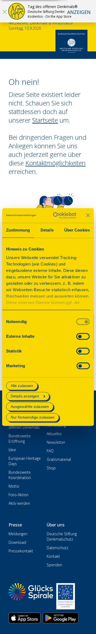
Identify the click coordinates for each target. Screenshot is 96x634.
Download (17, 542)
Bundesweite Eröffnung (20, 438)
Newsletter (56, 442)
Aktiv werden (19, 503)
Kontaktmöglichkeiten (55, 162)
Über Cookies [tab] (77, 230)
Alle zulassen (22, 386)
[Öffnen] (4, 11)
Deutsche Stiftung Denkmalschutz (62, 536)
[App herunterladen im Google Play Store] (60, 618)
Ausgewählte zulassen (30, 407)
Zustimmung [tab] (18, 230)
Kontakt (53, 556)
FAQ (50, 450)
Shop (51, 467)
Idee (12, 449)
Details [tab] (47, 230)
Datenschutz (57, 547)
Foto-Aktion (19, 494)
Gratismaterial (59, 459)
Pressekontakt (21, 550)
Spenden (54, 564)
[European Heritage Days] (65, 596)
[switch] (83, 336)
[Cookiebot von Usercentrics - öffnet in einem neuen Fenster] (56, 215)
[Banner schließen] (88, 215)
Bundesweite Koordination (20, 475)
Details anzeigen (25, 396)
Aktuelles (54, 433)
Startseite (45, 120)
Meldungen (18, 533)
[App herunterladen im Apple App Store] (25, 618)
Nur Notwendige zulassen (32, 417)
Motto (14, 486)
